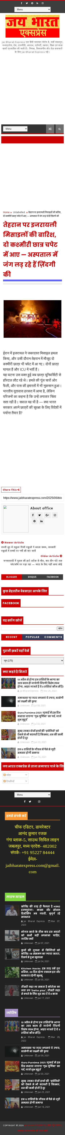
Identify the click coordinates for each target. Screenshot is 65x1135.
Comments (53, 637)
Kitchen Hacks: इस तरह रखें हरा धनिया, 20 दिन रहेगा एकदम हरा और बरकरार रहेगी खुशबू (40, 972)
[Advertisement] (32, 90)
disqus (32, 576)
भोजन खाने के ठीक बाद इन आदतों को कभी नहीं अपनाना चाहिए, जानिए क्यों (40, 935)
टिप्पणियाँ (10, 781)
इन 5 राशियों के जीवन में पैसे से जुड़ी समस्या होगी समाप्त (36, 751)
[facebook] (21, 3)
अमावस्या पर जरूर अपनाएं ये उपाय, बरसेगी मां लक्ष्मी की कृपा (40, 1049)
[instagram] (42, 3)
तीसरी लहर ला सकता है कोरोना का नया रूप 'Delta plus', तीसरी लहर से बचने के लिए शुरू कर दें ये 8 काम (40, 990)
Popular (33, 637)
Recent (12, 637)
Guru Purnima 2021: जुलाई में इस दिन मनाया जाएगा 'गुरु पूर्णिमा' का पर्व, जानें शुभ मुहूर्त (39, 716)
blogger (11, 576)
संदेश (8, 775)
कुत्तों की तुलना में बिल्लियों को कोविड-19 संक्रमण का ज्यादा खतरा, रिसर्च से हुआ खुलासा (40, 954)
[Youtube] (35, 800)
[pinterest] (32, 3)
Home (6, 212)
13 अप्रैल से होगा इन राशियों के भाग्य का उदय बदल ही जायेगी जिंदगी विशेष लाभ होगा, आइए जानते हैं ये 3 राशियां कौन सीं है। (40, 683)
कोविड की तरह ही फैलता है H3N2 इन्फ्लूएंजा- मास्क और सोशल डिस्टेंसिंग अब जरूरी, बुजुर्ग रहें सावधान (40, 912)
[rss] (37, 3)
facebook (53, 576)
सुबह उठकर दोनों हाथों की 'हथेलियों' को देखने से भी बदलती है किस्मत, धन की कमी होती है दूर (40, 734)
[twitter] (27, 3)
